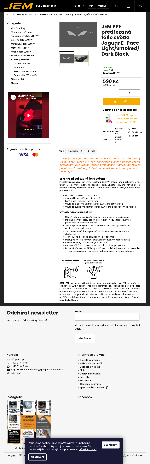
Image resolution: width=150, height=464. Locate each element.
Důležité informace (90, 360)
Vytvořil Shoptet (135, 455)
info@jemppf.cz (19, 359)
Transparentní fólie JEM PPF (25, 36)
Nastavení (37, 457)
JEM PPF (116, 73)
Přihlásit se (85, 338)
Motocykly (19, 67)
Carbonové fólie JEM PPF (23, 43)
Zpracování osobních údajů (94, 387)
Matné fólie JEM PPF (21, 47)
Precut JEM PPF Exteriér (25, 71)
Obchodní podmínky (90, 384)
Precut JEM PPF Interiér (25, 75)
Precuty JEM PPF (20, 59)
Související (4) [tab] (75, 150)
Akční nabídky (18, 28)
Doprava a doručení (90, 373)
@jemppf (16, 373)
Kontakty (84, 377)
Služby (83, 370)
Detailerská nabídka (90, 366)
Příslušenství (17, 79)
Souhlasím (110, 445)
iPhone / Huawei (22, 63)
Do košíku (123, 101)
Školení (14, 83)
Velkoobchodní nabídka (92, 363)
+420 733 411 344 (20, 362)
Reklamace (86, 380)
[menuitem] (46, 6)
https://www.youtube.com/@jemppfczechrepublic (37, 369)
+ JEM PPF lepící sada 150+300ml (127, 118)
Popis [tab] (61, 150)
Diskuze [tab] (91, 150)
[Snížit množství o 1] (122, 93)
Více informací (88, 449)
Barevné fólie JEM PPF (22, 39)
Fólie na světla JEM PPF (22, 55)
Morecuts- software (21, 32)
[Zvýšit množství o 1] (136, 93)
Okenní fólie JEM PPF (21, 51)
